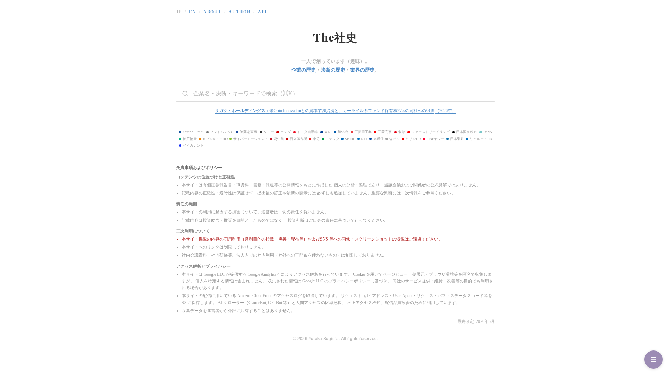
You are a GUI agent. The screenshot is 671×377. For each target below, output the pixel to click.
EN (192, 12)
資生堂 (279, 139)
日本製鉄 (457, 139)
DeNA (487, 132)
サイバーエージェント (250, 139)
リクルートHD (481, 139)
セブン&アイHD (215, 139)
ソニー (269, 132)
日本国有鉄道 (466, 132)
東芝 (316, 139)
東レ (327, 132)
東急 (401, 132)
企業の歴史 (303, 70)
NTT (364, 139)
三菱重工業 (363, 132)
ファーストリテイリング (430, 132)
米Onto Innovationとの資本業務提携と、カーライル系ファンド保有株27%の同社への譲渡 (335, 110)
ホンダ (285, 132)
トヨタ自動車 (307, 132)
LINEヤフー (435, 139)
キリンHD (413, 139)
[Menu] (653, 359)
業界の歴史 (362, 70)
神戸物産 (190, 139)
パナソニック (193, 132)
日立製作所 (298, 139)
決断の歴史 (333, 70)
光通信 (378, 139)
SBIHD (350, 139)
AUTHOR (240, 12)
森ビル (394, 139)
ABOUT (212, 12)
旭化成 (343, 132)
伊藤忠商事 (248, 132)
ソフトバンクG (221, 132)
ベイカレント (193, 145)
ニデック (332, 139)
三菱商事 (385, 132)
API (262, 12)
